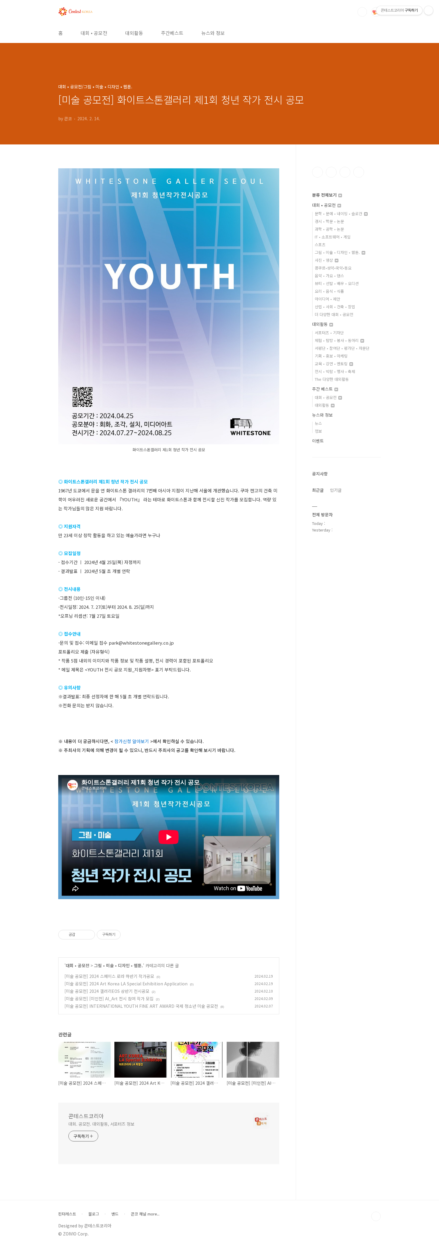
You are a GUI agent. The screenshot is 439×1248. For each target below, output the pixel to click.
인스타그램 (331, 172)
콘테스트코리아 (86, 1115)
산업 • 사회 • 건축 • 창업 (335, 306)
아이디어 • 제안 (327, 299)
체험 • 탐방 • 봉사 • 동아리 (337, 340)
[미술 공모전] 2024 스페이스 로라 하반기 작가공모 (109, 976)
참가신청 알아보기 (131, 741)
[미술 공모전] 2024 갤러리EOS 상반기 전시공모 (107, 991)
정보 (318, 431)
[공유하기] (81, 934)
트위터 (345, 172)
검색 (362, 11)
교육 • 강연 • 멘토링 (332, 363)
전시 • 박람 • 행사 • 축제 (335, 371)
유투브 (358, 172)
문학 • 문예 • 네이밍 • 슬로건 (339, 213)
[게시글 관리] (88, 934)
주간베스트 (172, 32)
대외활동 (134, 32)
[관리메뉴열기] (428, 10)
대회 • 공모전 (94, 32)
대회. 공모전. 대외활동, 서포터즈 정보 (101, 1124)
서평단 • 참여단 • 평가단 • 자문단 (342, 348)
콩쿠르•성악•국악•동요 (333, 268)
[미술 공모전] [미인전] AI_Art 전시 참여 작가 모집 (109, 999)
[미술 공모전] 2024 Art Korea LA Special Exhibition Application (126, 984)
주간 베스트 (323, 389)
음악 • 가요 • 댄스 (329, 275)
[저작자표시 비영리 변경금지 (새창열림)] (129, 934)
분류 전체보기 (325, 195)
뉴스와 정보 (213, 32)
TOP (376, 1216)
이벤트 (318, 441)
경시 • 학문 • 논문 (329, 221)
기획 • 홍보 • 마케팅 (331, 356)
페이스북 (317, 172)
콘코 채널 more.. (145, 1214)
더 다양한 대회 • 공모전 (334, 314)
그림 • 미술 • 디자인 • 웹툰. (118, 965)
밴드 (115, 1214)
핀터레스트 (67, 1214)
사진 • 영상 (324, 260)
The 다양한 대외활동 (332, 379)
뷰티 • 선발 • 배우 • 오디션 (337, 283)
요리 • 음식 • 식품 (329, 291)
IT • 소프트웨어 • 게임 (333, 237)
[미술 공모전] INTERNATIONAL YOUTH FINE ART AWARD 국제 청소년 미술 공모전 (141, 1006)
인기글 (336, 490)
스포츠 (320, 244)
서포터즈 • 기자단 (329, 332)
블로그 (93, 1214)
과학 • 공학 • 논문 (329, 229)
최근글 (318, 490)
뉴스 (318, 423)
